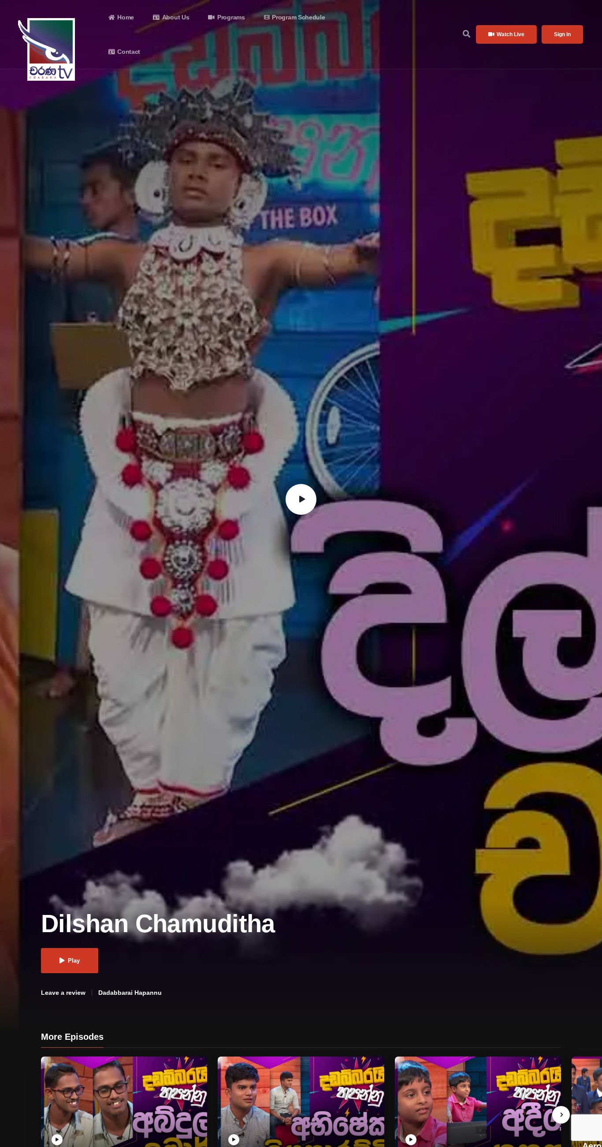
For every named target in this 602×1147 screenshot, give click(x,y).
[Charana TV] (48, 49)
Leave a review (63, 993)
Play (74, 960)
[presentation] (561, 1115)
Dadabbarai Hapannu (130, 992)
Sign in (562, 34)
